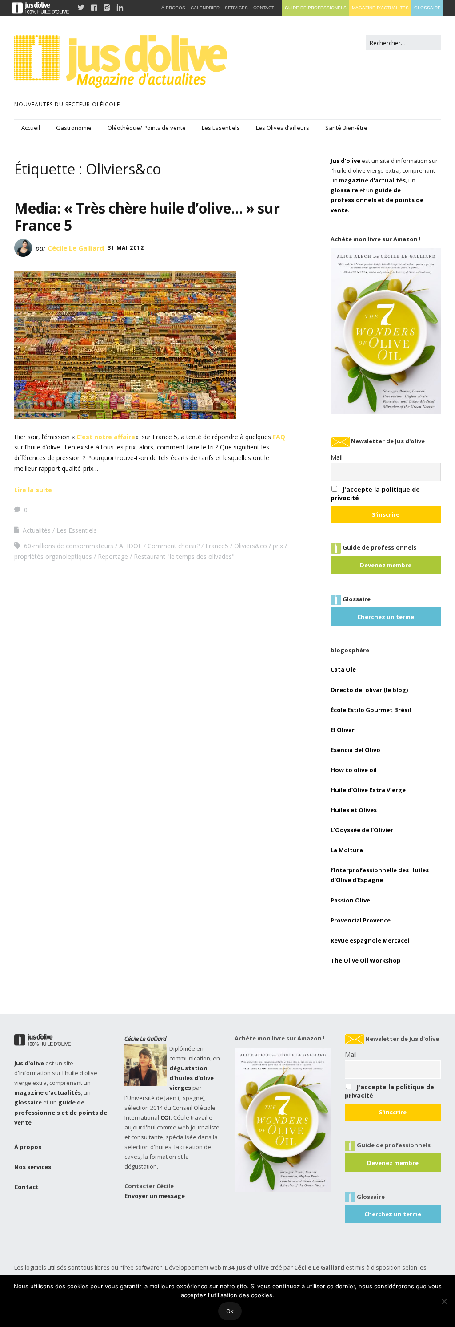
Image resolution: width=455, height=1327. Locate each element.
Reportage (113, 556)
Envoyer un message (154, 1196)
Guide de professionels (316, 7)
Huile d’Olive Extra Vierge (368, 790)
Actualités (37, 530)
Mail (337, 457)
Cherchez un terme (385, 617)
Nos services (32, 1167)
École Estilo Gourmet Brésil (371, 710)
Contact (26, 1187)
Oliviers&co (250, 546)
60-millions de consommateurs (68, 546)
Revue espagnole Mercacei (370, 940)
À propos (27, 1147)
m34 (228, 1267)
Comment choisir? (174, 546)
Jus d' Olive (253, 1267)
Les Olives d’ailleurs (282, 128)
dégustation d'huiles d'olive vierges (191, 1078)
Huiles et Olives (354, 810)
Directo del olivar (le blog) (369, 690)
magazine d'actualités (372, 180)
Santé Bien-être (346, 128)
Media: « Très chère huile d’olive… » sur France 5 (147, 216)
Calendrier (205, 7)
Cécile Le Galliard (76, 247)
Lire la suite (33, 489)
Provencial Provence (361, 920)
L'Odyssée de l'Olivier (362, 830)
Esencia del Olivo (355, 750)
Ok (230, 1311)
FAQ (279, 437)
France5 (216, 546)
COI (165, 1117)
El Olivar (343, 730)
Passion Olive (350, 900)
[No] (443, 1301)
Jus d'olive (345, 161)
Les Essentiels (221, 128)
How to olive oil (354, 770)
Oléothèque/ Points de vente (147, 128)
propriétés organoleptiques (53, 556)
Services (236, 7)
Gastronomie (74, 128)
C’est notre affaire (105, 437)
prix (278, 546)
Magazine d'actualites (380, 7)
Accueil (30, 128)
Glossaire (427, 7)
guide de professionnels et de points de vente (377, 200)
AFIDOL (130, 546)
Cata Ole (343, 669)
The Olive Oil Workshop (366, 960)
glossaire (344, 190)
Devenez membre (385, 565)
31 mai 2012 (126, 247)
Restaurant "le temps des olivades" (184, 556)
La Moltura (347, 850)
